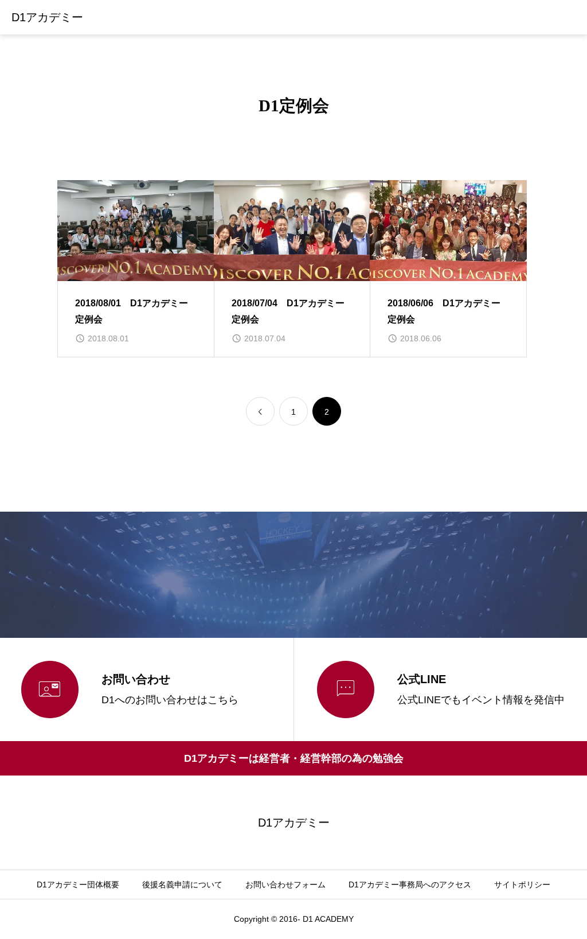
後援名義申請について (182, 884)
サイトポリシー (522, 884)
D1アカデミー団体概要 (78, 884)
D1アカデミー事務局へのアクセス (410, 884)
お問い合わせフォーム (285, 884)
